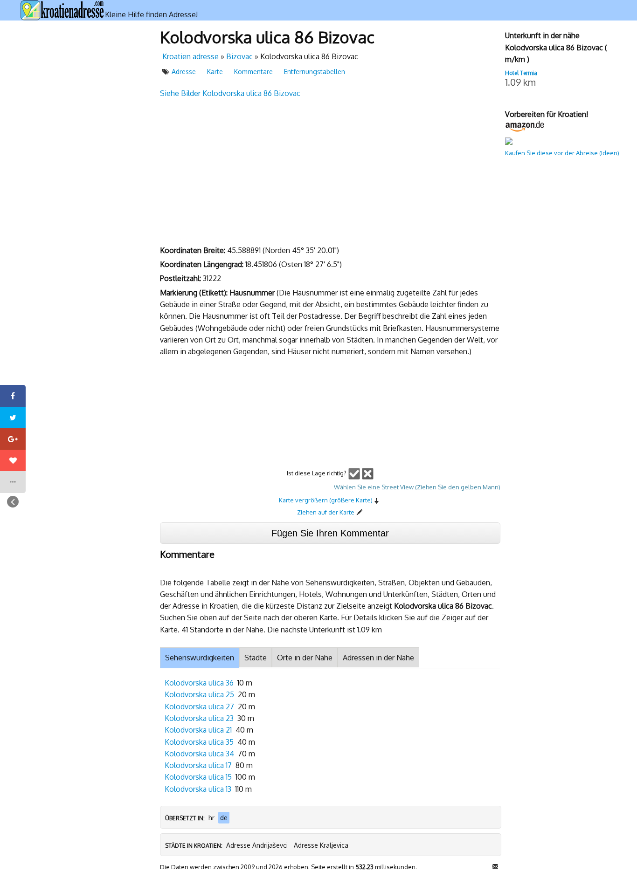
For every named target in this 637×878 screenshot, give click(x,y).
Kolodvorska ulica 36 (199, 682)
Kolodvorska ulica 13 (198, 789)
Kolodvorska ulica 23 (199, 718)
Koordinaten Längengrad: (202, 264)
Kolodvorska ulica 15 (198, 777)
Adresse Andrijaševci (257, 845)
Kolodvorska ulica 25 (199, 694)
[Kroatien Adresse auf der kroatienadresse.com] (62, 10)
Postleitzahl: (181, 278)
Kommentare (253, 71)
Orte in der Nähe (304, 657)
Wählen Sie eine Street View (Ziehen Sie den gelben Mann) (417, 487)
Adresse (184, 71)
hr (211, 818)
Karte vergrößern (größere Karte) (326, 500)
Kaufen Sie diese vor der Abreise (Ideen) (562, 153)
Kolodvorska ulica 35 (199, 742)
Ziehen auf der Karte (325, 512)
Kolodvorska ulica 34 (199, 753)
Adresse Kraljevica (321, 845)
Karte (215, 71)
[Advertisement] (85, 165)
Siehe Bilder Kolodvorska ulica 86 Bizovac (230, 93)
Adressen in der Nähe (378, 657)
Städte (255, 657)
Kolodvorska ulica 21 (198, 729)
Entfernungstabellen (314, 71)
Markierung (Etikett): (194, 292)
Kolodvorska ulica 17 (198, 765)
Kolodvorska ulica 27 (199, 706)
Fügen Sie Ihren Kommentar (330, 533)
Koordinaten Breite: (193, 250)
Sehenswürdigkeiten (199, 657)
